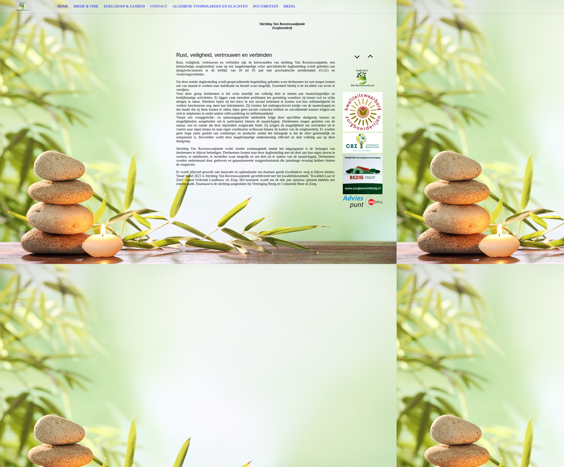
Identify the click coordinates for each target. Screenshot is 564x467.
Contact (158, 6)
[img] (22, 6)
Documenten (265, 6)
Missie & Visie (86, 6)
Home (63, 6)
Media (289, 6)
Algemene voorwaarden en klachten (210, 6)
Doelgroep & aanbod (124, 6)
